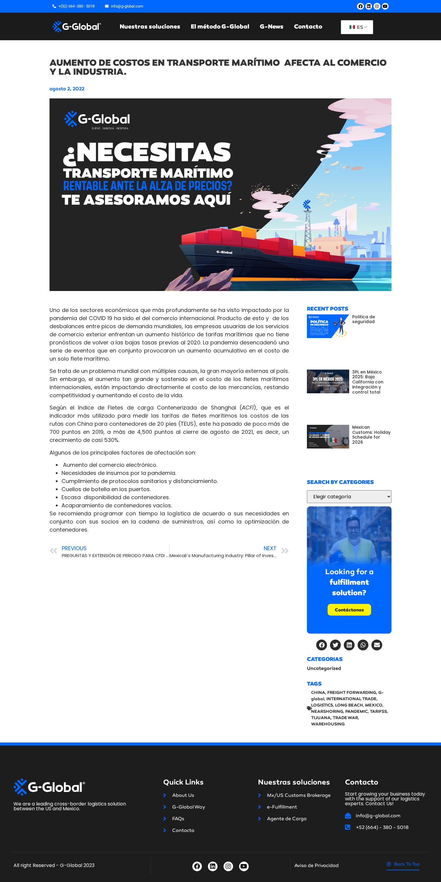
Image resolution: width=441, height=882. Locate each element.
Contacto (308, 26)
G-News (272, 26)
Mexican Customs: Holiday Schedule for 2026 (371, 434)
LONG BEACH (349, 705)
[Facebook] (360, 6)
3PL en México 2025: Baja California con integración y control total (367, 382)
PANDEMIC (356, 711)
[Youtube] (385, 6)
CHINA (318, 692)
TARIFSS (378, 711)
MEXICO (373, 705)
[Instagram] (377, 6)
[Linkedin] (368, 6)
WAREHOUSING (328, 724)
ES (359, 27)
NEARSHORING (327, 711)
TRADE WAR (345, 717)
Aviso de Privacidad (316, 865)
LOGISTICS (322, 705)
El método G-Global (220, 26)
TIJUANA (321, 717)
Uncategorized (324, 668)
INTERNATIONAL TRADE (351, 698)
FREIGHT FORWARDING (351, 692)
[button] (321, 645)
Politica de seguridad (363, 319)
